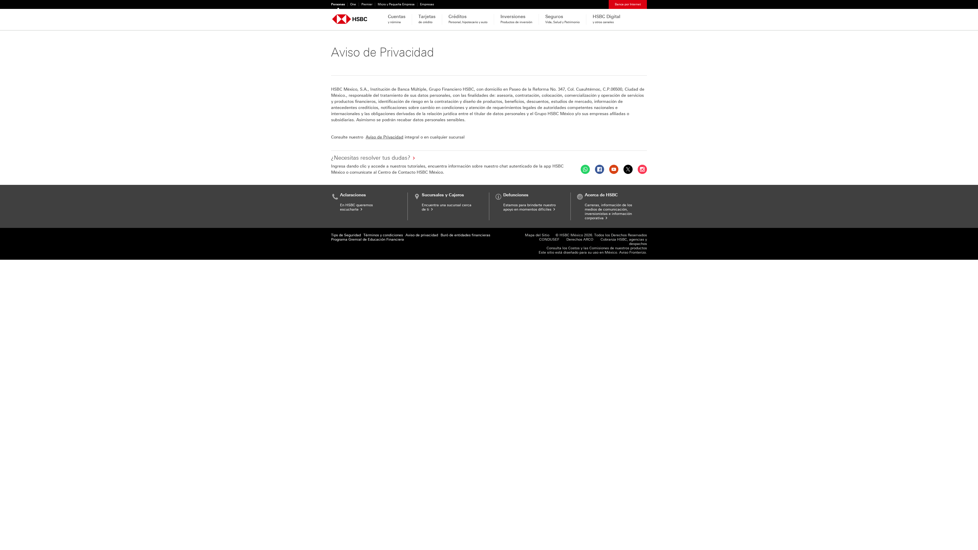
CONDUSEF (549, 239)
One (353, 4)
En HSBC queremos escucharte (356, 207)
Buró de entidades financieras (465, 235)
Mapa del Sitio (537, 235)
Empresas (427, 4)
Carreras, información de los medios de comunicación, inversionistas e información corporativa (608, 211)
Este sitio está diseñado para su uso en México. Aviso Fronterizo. (593, 252)
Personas (338, 4)
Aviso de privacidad (421, 235)
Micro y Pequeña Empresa (396, 4)
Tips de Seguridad (346, 235)
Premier (366, 4)
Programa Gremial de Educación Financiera (367, 239)
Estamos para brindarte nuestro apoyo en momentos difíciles (529, 207)
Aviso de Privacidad (384, 137)
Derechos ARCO (579, 239)
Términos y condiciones (383, 235)
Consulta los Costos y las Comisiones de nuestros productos (597, 248)
